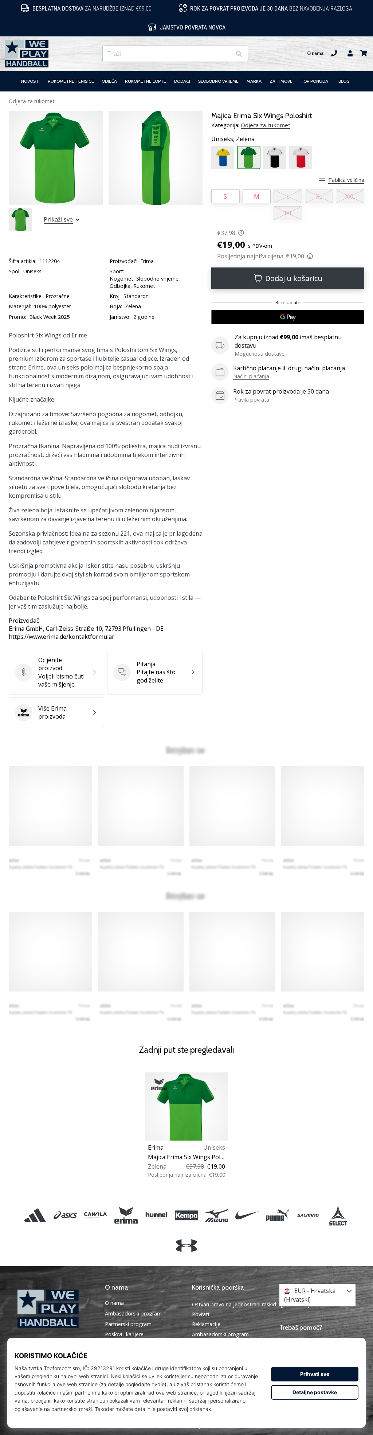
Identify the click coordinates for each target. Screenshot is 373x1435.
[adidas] (35, 1215)
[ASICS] (65, 1215)
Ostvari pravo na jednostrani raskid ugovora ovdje (252, 1304)
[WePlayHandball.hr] (55, 1309)
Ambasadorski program (133, 1313)
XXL (350, 196)
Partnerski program (128, 1324)
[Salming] (307, 1215)
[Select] (338, 1215)
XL (319, 196)
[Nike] (247, 1215)
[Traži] (239, 54)
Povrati (200, 1314)
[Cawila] (96, 1215)
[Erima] (126, 1215)
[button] (225, 54)
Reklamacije (206, 1324)
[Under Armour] (186, 1245)
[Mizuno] (217, 1215)
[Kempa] (186, 1215)
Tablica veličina (346, 179)
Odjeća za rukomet (32, 101)
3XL (288, 213)
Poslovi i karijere (124, 1334)
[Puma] (277, 1215)
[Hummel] (156, 1215)
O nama (315, 53)
